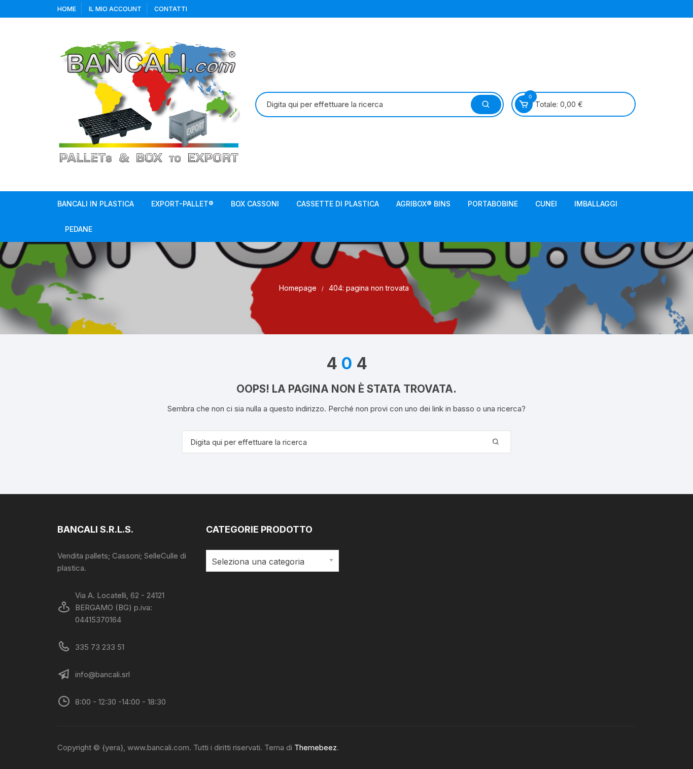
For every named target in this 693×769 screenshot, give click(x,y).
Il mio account (115, 9)
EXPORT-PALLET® (182, 203)
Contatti (170, 9)
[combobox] (272, 561)
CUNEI (546, 203)
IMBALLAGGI (595, 203)
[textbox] (270, 561)
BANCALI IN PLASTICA (95, 203)
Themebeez (315, 747)
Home (66, 9)
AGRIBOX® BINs (423, 203)
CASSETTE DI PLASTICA (337, 203)
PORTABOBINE (493, 203)
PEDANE (78, 229)
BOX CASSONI (255, 203)
